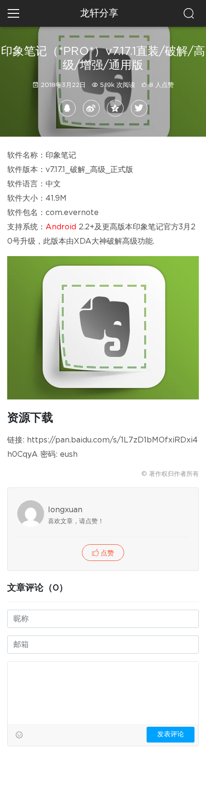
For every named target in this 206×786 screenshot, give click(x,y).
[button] (103, 552)
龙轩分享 (99, 13)
